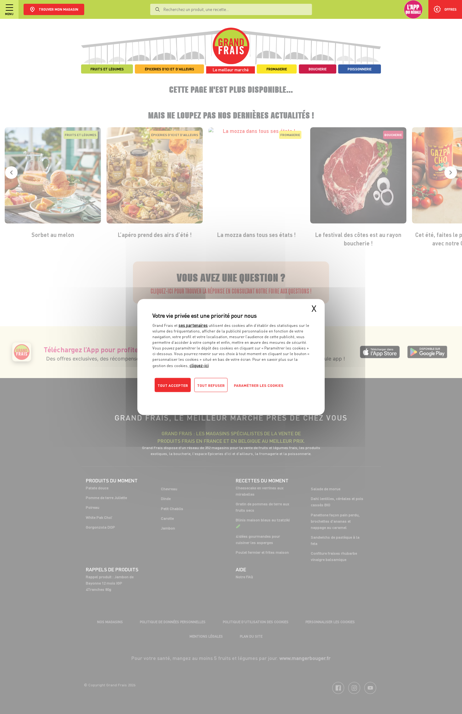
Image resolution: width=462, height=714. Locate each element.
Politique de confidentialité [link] (195, 398)
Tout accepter (172, 385)
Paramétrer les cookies (258, 385)
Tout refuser (211, 385)
